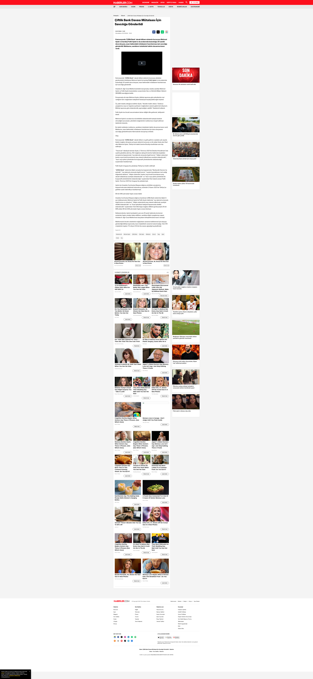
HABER (181, 2)
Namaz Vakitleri (160, 612)
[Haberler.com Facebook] (118, 637)
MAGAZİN (154, 2)
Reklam (179, 601)
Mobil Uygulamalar (182, 623)
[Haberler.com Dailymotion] (132, 641)
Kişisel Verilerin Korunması (184, 616)
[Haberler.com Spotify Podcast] (135, 637)
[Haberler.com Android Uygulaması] (168, 637)
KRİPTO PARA (171, 2)
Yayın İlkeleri (197, 601)
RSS (179, 626)
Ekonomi (115, 609)
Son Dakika (116, 616)
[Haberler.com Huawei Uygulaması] (176, 637)
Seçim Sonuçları (160, 614)
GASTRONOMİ (195, 7)
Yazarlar (137, 619)
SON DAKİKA (123, 7)
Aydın (163, 234)
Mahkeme (148, 234)
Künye (190, 601)
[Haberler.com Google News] (114, 637)
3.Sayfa (115, 621)
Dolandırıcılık (119, 234)
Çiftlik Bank (134, 234)
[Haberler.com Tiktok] (125, 641)
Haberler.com (160, 607)
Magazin (115, 614)
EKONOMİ (145, 2)
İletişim (185, 601)
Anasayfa (116, 15)
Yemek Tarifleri (160, 621)
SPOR (162, 2)
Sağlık (136, 609)
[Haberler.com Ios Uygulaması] (160, 637)
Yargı (159, 234)
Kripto (114, 619)
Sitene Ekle (181, 628)
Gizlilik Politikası (182, 612)
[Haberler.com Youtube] (121, 641)
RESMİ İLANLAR (182, 7)
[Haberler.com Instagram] (125, 637)
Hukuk (117, 238)
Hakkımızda (173, 601)
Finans (136, 614)
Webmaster (181, 621)
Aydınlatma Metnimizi (14, 675)
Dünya (115, 623)
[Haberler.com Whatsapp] (132, 637)
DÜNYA (171, 7)
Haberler (115, 607)
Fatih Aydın (141, 234)
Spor (114, 612)
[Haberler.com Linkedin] (128, 637)
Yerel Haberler (138, 621)
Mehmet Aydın (127, 234)
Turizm (136, 616)
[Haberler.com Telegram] (128, 641)
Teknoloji (137, 612)
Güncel (123, 15)
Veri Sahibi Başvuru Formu (185, 619)
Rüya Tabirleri (159, 619)
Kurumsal (180, 607)
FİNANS (141, 7)
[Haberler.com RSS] (114, 641)
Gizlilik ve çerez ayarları (145, 654)
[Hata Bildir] (153, 654)
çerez (2, 673)
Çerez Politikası (182, 614)
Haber (150, 651)
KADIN (133, 7)
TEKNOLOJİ (161, 7)
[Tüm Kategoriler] (114, 7)
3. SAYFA (151, 7)
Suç (122, 238)
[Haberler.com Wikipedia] (118, 641)
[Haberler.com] (121, 601)
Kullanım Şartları (182, 609)
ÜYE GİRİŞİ (195, 2)
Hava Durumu (160, 609)
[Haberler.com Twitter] (121, 637)
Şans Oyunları (160, 616)
